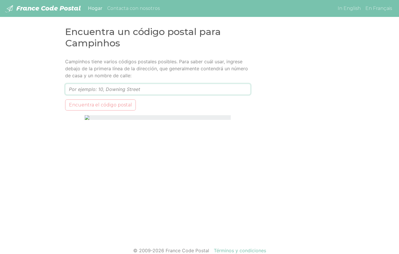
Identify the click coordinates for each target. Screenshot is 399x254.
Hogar (96, 8)
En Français (378, 8)
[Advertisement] (296, 145)
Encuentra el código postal (100, 105)
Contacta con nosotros (133, 8)
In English (349, 8)
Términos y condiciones (240, 250)
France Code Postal (48, 8)
